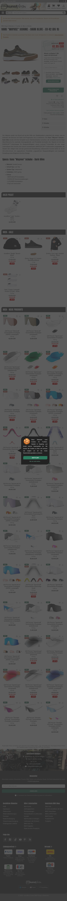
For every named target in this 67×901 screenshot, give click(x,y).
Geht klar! (35, 457)
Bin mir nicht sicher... (35, 461)
